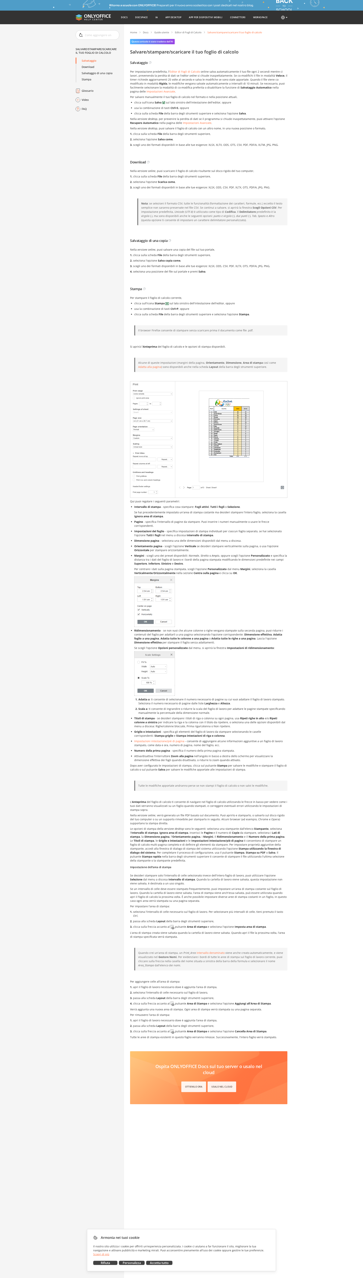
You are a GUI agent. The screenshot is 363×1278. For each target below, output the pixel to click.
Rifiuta (105, 1263)
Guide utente (161, 32)
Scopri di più (101, 1254)
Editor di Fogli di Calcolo (188, 32)
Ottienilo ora (193, 1086)
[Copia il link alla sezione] (150, 62)
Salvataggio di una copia (97, 73)
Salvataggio (89, 60)
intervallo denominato (211, 953)
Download (88, 67)
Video (85, 100)
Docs (145, 32)
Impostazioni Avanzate (161, 91)
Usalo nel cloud (221, 1086)
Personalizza (132, 1263)
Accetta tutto (159, 1263)
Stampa (86, 79)
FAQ (84, 109)
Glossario (87, 90)
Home (133, 32)
